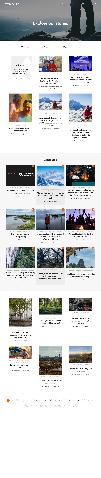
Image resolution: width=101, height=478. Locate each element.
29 (69, 405)
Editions (74, 4)
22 (36, 405)
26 (55, 405)
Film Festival (86, 4)
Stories (64, 4)
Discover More (20, 79)
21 (31, 405)
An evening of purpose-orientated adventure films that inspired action (81, 79)
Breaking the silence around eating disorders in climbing (81, 275)
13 (64, 400)
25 (50, 405)
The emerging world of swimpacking (20, 235)
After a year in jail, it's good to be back (81, 369)
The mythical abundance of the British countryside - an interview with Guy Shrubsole (50, 276)
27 (60, 405)
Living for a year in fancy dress (20, 366)
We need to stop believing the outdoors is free (81, 235)
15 (74, 400)
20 (27, 405)
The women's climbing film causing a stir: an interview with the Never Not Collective (20, 275)
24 (45, 405)
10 (50, 400)
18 (88, 400)
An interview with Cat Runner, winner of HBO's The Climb (81, 320)
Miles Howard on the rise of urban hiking (50, 381)
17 (83, 400)
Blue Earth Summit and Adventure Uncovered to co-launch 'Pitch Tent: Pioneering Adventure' (81, 192)
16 (78, 400)
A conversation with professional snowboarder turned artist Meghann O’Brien (50, 236)
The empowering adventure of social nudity (20, 129)
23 (41, 405)
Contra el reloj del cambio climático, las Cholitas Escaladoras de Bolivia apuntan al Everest (80, 134)
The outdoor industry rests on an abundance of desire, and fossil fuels (50, 195)
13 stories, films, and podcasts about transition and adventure (20, 335)
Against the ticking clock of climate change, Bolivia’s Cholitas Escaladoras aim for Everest (50, 121)
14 (69, 400)
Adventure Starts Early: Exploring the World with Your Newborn (50, 80)
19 (93, 400)
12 (60, 400)
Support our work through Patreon (20, 190)
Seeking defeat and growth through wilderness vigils (50, 321)
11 (55, 400)
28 (64, 405)
